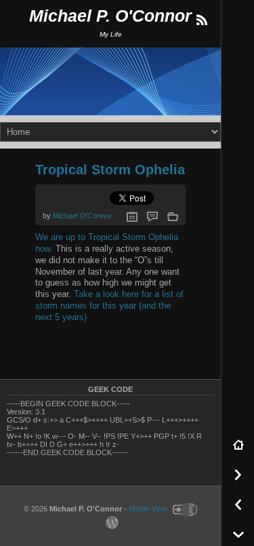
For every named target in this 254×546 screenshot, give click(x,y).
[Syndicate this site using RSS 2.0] (201, 20)
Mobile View (148, 509)
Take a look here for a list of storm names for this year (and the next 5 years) (109, 305)
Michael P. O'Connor (110, 16)
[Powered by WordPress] (110, 522)
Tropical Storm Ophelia (110, 169)
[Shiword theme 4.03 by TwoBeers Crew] (183, 509)
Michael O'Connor (82, 216)
